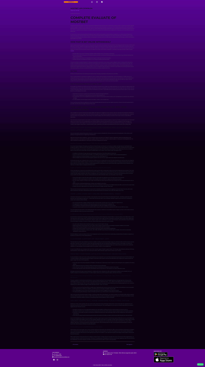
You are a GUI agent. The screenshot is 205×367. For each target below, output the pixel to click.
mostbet (72, 50)
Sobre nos (73, 10)
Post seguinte (130, 344)
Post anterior (75, 344)
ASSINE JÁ (71, 2)
